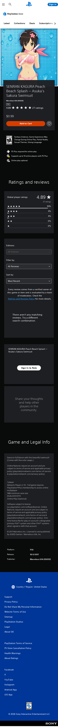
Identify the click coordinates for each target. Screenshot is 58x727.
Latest (7, 23)
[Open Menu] (3, 4)
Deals (32, 23)
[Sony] (51, 725)
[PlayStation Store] (13, 13)
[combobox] (29, 251)
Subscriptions (46, 23)
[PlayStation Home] (29, 4)
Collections (19, 23)
